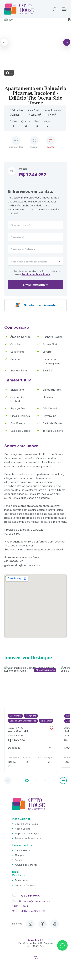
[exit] (35, 956)
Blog (15, 871)
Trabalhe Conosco (25, 885)
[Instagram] (30, 923)
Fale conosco (22, 880)
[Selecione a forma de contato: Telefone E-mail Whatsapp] (35, 261)
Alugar (18, 860)
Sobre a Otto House (26, 823)
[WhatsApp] (62, 945)
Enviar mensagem (35, 284)
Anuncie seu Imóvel (26, 864)
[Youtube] (54, 923)
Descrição (14, 747)
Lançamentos (22, 850)
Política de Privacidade (36, 274)
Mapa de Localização (27, 833)
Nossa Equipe (23, 828)
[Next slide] (66, 42)
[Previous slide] (4, 42)
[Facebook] (42, 923)
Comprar (20, 855)
